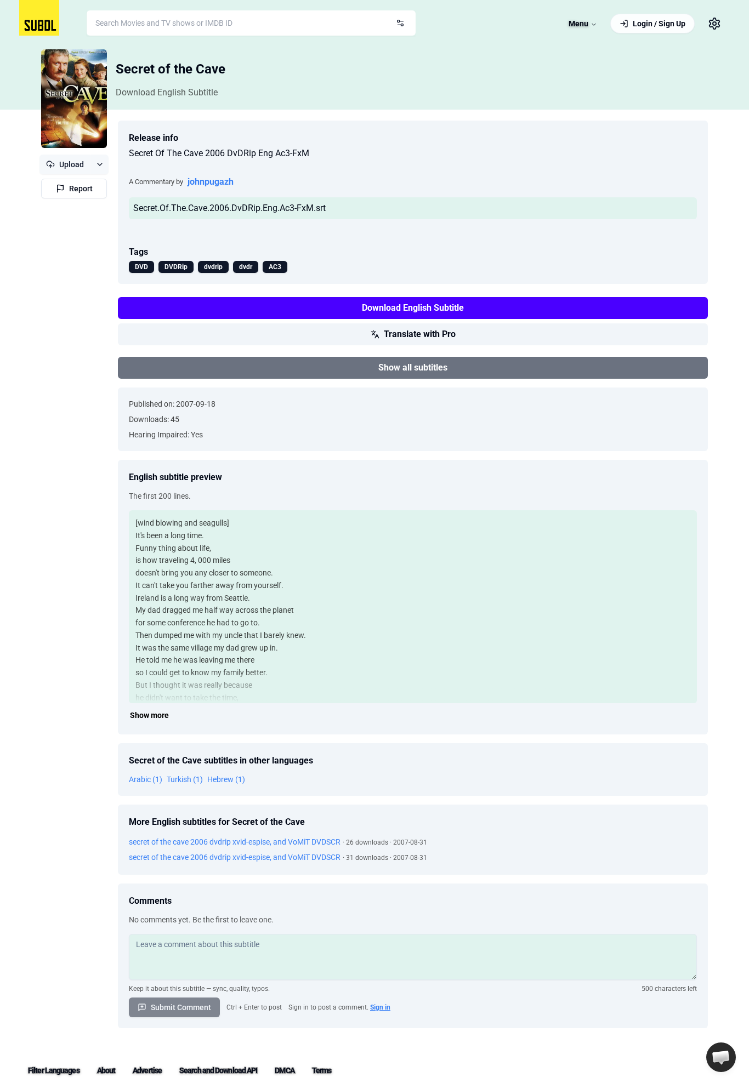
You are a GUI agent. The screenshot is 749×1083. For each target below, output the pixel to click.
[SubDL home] (39, 18)
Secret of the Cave (170, 69)
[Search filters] (400, 23)
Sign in (380, 1007)
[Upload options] (99, 164)
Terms (322, 1070)
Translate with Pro (420, 334)
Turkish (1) (185, 779)
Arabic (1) (145, 779)
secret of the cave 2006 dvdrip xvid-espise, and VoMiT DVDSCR (235, 841)
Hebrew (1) (226, 779)
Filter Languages (54, 1070)
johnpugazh (211, 181)
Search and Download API (218, 1070)
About (106, 1070)
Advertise (147, 1070)
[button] (721, 1057)
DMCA (284, 1070)
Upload (71, 164)
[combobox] (251, 23)
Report (81, 188)
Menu (578, 23)
